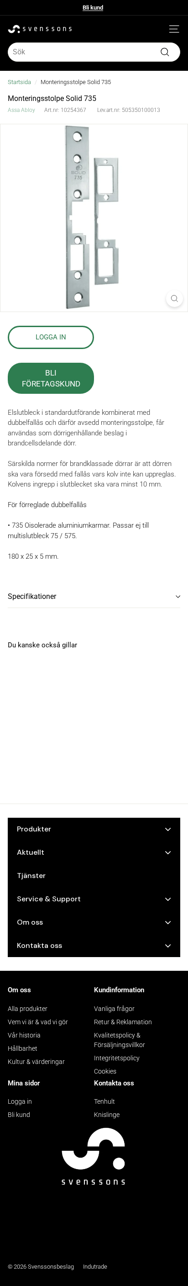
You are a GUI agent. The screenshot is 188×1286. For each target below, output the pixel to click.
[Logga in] (160, 29)
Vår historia (24, 1035)
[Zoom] (174, 298)
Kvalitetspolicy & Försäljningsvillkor (119, 1040)
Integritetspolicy (117, 1058)
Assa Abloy (21, 110)
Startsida (19, 82)
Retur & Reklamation (123, 1022)
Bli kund (93, 8)
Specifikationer (32, 596)
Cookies (105, 1071)
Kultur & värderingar (36, 1061)
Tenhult (104, 1101)
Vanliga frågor (114, 1008)
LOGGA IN (51, 337)
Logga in (20, 1101)
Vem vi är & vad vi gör (38, 1022)
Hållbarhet (22, 1048)
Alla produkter (27, 1008)
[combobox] (94, 52)
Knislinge (107, 1114)
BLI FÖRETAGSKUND (51, 378)
